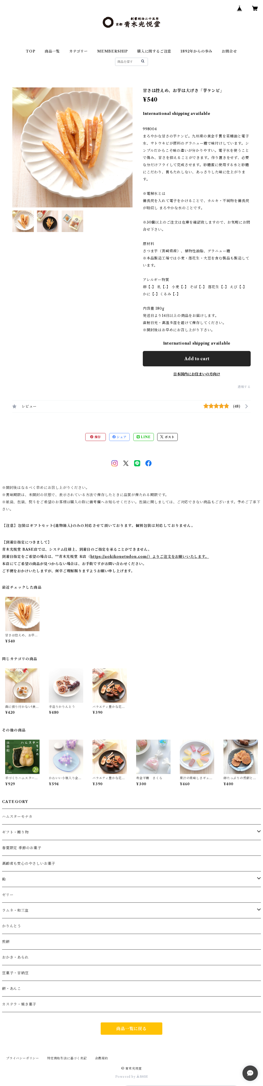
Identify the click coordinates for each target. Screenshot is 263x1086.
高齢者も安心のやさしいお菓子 (28, 863)
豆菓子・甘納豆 (15, 973)
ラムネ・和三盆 (15, 910)
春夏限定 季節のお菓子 (21, 848)
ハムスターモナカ (17, 816)
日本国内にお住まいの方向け (196, 374)
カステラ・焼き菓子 (19, 1004)
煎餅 (6, 941)
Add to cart (196, 358)
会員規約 (101, 1058)
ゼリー (7, 894)
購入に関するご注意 (154, 51)
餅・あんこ (11, 988)
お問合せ (229, 51)
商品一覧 (52, 51)
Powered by (126, 1077)
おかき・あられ (15, 957)
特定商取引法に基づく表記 (67, 1058)
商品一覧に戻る (131, 1028)
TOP (30, 51)
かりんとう (11, 926)
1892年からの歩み (196, 51)
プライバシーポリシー (22, 1058)
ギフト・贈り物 (15, 832)
